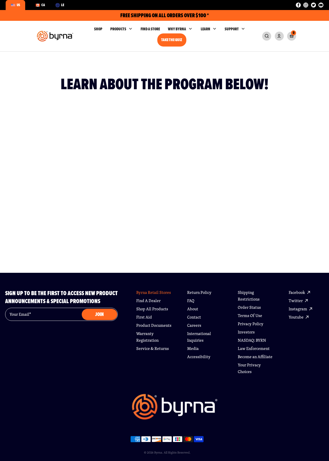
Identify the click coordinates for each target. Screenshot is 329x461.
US (18, 4)
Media (193, 348)
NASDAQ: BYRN (252, 340)
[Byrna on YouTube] (320, 5)
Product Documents (153, 325)
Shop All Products (152, 309)
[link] (266, 36)
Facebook (297, 292)
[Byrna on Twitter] (313, 5)
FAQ (190, 301)
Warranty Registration (147, 337)
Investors (246, 332)
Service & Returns (152, 348)
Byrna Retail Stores (153, 292)
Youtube (296, 317)
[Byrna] (175, 409)
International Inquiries (199, 337)
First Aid (144, 317)
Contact (194, 317)
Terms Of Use (250, 316)
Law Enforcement (254, 348)
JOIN (99, 314)
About (192, 309)
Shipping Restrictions (249, 296)
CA (43, 4)
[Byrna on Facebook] (298, 5)
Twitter (296, 301)
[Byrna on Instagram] (305, 5)
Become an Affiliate (255, 357)
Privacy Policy (250, 324)
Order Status (249, 307)
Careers (194, 325)
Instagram (298, 309)
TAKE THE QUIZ (171, 40)
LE (62, 4)
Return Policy (199, 292)
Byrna (158, 452)
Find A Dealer (148, 301)
